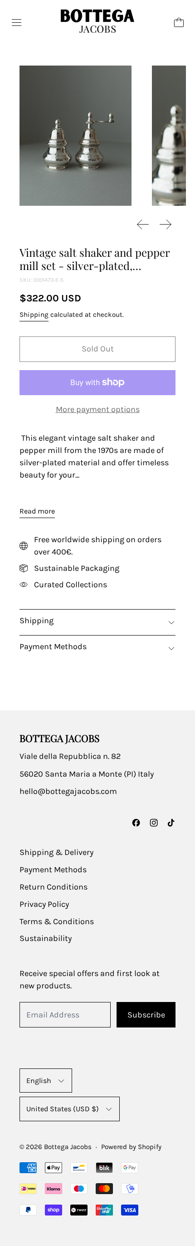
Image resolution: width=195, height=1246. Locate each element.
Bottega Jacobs (68, 1147)
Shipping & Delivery (56, 852)
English (38, 1080)
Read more (37, 511)
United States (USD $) (62, 1108)
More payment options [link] (98, 409)
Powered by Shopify (131, 1147)
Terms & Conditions (57, 921)
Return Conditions (54, 887)
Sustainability (46, 938)
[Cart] (179, 22)
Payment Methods (53, 870)
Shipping (34, 314)
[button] (76, 136)
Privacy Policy (44, 904)
